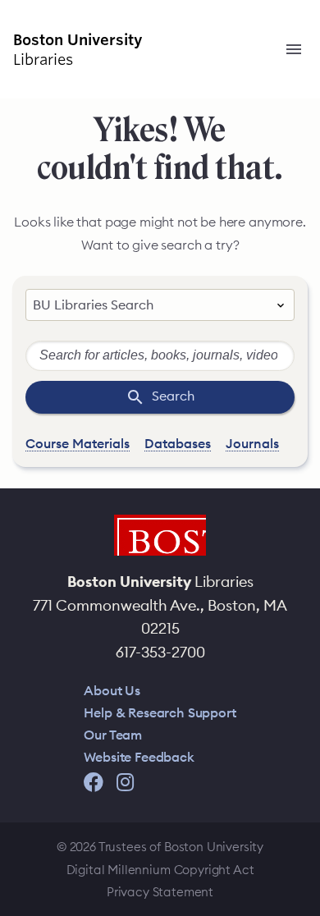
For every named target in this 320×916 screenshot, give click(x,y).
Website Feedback (139, 757)
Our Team (113, 734)
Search (216, 395)
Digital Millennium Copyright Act (160, 869)
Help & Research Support (159, 712)
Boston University (160, 535)
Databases (177, 443)
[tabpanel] (160, 397)
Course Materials (77, 443)
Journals (252, 443)
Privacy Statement (160, 892)
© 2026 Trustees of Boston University (160, 846)
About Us (112, 690)
